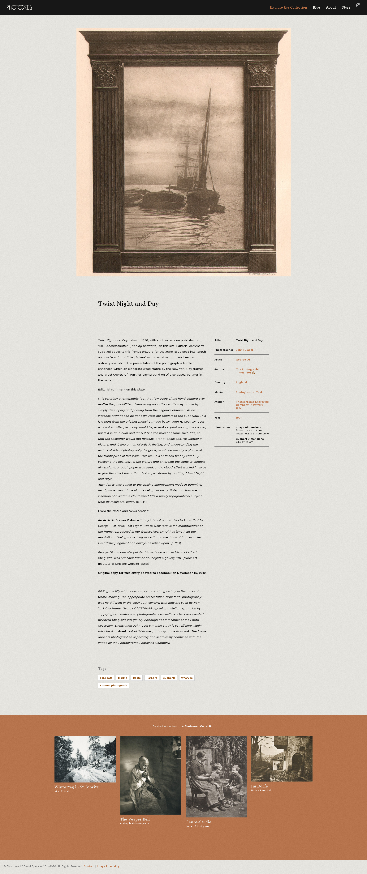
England (241, 382)
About (331, 7)
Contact (89, 866)
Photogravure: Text (249, 392)
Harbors (151, 677)
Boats (137, 677)
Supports (169, 677)
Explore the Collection (288, 7)
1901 (239, 417)
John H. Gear (244, 349)
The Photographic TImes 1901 (248, 371)
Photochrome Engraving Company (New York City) (252, 404)
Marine (122, 677)
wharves (187, 677)
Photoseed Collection (199, 726)
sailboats (106, 677)
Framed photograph (113, 685)
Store (346, 7)
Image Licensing (108, 866)
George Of (243, 359)
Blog (316, 7)
